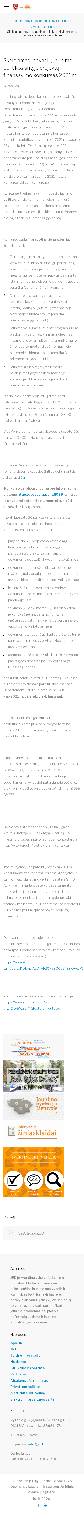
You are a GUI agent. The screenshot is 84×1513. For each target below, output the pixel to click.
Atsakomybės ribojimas (29, 1380)
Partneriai (18, 1374)
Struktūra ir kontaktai (28, 1368)
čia (23, 477)
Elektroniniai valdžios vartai (32, 1399)
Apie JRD (17, 1343)
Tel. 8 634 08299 (24, 1435)
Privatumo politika (25, 1387)
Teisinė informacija (25, 1355)
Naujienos (18, 1362)
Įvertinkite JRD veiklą (27, 1393)
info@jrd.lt (36, 1444)
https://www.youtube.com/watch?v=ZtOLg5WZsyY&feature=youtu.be (32, 1005)
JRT (13, 1349)
